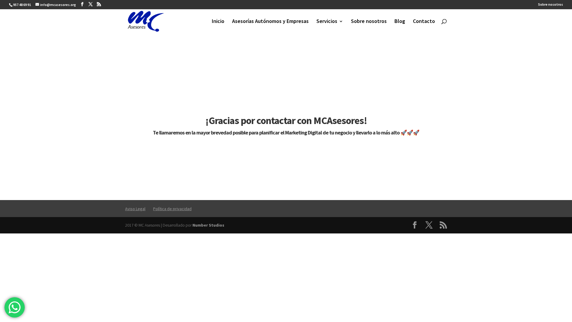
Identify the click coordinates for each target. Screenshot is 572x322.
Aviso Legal (135, 208)
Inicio (218, 21)
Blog (399, 21)
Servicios (326, 21)
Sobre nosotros (550, 5)
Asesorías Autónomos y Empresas (270, 21)
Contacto (424, 21)
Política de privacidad (172, 208)
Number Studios (208, 225)
